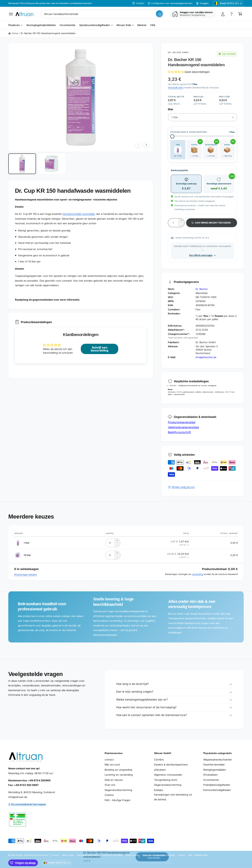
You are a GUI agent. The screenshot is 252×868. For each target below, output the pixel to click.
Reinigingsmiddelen (214, 769)
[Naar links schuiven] (138, 145)
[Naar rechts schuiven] (146, 145)
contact (109, 759)
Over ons (110, 784)
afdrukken (160, 769)
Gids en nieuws (113, 779)
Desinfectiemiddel (214, 764)
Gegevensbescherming (118, 790)
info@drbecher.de (206, 357)
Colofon (109, 794)
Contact (140, 3)
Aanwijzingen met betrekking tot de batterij (173, 797)
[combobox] (102, 14)
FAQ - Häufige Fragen (117, 800)
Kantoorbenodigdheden (217, 790)
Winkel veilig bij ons (183, 487)
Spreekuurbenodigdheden (94, 25)
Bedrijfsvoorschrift (179, 432)
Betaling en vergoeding (118, 769)
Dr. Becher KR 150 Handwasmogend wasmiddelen (48, 33)
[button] (11, 14)
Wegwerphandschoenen (217, 759)
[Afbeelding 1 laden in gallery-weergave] (22, 163)
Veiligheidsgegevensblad (183, 427)
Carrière (159, 759)
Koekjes (158, 790)
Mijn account (112, 764)
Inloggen (204, 3)
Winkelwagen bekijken (25, 574)
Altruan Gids (123, 25)
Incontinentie (211, 779)
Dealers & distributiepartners (171, 764)
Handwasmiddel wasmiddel (79, 213)
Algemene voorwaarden (168, 774)
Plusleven (14, 25)
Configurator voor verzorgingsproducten (171, 3)
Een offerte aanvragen (201, 255)
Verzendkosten (175, 87)
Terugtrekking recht (165, 779)
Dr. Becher (202, 288)
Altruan (19, 855)
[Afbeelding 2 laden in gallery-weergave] (51, 163)
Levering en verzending (118, 774)
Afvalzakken (210, 774)
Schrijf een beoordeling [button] (99, 349)
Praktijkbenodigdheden (216, 784)
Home (15, 33)
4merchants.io (41, 855)
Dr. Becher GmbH (178, 52)
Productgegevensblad (181, 422)
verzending (197, 574)
